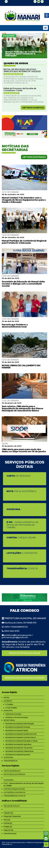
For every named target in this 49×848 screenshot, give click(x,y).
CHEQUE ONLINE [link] (21, 537)
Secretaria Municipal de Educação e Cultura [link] (21, 741)
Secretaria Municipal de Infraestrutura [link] (19, 751)
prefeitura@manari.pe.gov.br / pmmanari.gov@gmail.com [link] (17, 636)
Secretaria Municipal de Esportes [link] (17, 755)
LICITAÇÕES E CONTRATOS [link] (14, 792)
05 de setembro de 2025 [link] (13, 74)
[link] (6, 1)
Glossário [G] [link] (8, 813)
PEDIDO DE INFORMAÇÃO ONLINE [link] (24, 653)
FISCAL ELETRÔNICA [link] (21, 491)
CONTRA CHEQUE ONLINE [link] (14, 789)
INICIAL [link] (6, 697)
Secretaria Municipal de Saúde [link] (16, 730)
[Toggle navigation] (45, 28)
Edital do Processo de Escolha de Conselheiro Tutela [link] (20, 89)
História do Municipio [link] (13, 714)
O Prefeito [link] (9, 704)
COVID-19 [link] (22, 568)
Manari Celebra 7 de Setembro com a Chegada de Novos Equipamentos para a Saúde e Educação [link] (24, 200)
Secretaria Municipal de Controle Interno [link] (20, 737)
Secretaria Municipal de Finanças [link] (17, 727)
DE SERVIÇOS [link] (18, 476)
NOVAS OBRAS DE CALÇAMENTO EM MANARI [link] (21, 366)
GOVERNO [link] (8, 701)
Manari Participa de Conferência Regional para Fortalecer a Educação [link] (23, 54)
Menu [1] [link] (7, 820)
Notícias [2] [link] (8, 823)
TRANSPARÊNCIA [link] (10, 761)
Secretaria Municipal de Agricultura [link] (18, 744)
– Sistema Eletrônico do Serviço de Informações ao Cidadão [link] (22, 525)
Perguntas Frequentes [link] (12, 816)
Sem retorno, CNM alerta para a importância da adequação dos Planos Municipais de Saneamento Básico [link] (22, 408)
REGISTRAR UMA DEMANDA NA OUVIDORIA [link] (24, 678)
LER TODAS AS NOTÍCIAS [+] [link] (34, 157)
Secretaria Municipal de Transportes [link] (18, 748)
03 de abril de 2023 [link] (11, 93)
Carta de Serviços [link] (10, 833)
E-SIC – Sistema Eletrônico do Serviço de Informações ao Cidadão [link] (24, 784)
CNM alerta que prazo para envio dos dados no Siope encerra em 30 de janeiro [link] (24, 450)
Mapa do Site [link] (8, 830)
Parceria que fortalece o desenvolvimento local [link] (15, 326)
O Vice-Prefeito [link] (11, 708)
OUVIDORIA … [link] (9, 780)
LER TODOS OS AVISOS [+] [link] (33, 108)
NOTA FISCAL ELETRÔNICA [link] (14, 774)
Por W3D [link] (44, 847)
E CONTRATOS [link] (22, 553)
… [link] (14, 509)
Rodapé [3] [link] (8, 827)
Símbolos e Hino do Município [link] (16, 717)
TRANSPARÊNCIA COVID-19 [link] (14, 796)
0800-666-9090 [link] (11, 631)
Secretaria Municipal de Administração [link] (19, 724)
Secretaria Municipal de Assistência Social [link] (20, 734)
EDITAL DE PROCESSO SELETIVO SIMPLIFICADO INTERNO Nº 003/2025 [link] (22, 70)
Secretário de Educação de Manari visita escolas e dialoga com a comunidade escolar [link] (23, 284)
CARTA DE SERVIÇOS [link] (12, 771)
